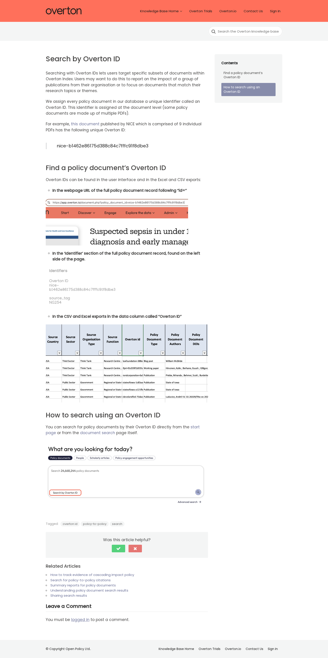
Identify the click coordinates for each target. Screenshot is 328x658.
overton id (70, 524)
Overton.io (228, 11)
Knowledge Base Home (159, 11)
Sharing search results (68, 595)
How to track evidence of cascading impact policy (92, 574)
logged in (80, 619)
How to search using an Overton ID (242, 89)
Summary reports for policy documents (83, 585)
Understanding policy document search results (89, 590)
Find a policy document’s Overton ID (243, 75)
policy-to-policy (94, 524)
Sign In (275, 11)
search (117, 524)
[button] (118, 548)
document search (97, 432)
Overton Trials (200, 11)
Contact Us (253, 11)
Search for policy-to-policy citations (80, 580)
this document (85, 124)
